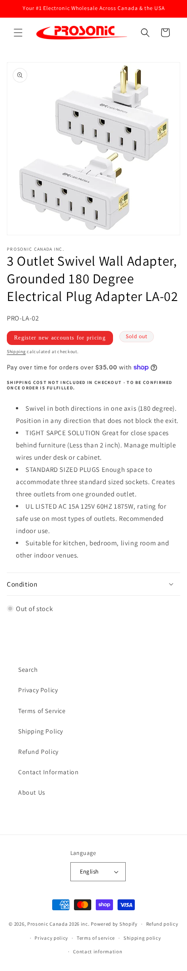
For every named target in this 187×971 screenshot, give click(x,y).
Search (28, 669)
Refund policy (162, 924)
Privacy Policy (38, 690)
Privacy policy (51, 938)
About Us (31, 792)
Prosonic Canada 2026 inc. (58, 924)
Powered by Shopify (114, 924)
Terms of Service (42, 711)
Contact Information (48, 772)
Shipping (16, 351)
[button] (18, 33)
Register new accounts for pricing (60, 338)
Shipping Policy (40, 731)
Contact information (97, 951)
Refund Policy (38, 752)
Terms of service (96, 938)
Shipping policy (142, 938)
